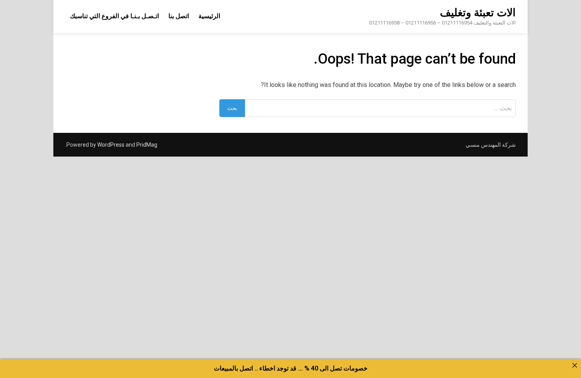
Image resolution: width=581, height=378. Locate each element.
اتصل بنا (178, 16)
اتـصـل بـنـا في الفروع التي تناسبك (114, 16)
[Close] (574, 365)
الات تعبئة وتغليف (478, 12)
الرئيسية (209, 16)
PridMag (146, 145)
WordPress (110, 145)
